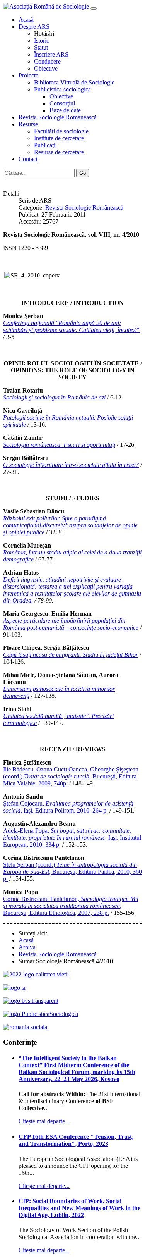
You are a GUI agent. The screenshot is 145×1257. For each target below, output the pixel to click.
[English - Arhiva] (15, 180)
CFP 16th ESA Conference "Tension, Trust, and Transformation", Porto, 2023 (76, 1140)
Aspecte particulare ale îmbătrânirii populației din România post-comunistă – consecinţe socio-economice (70, 624)
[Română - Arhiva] (7, 180)
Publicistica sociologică (62, 89)
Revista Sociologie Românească (58, 117)
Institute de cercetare (59, 138)
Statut (41, 47)
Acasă (26, 19)
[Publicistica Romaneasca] (40, 1014)
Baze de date (65, 110)
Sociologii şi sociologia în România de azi (54, 397)
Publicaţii (45, 145)
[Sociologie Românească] (14, 987)
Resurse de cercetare (59, 152)
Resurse (28, 124)
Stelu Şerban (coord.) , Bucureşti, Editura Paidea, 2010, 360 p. (72, 871)
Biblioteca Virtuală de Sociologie (74, 82)
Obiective (46, 68)
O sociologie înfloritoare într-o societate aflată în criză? (71, 464)
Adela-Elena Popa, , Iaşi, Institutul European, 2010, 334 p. (72, 837)
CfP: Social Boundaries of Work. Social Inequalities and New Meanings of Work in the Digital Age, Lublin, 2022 (79, 1208)
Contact (28, 159)
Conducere (47, 61)
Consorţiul (62, 103)
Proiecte (28, 75)
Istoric (41, 40)
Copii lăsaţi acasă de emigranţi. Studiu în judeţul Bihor (70, 654)
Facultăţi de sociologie (61, 131)
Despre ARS (34, 26)
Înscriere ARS (51, 54)
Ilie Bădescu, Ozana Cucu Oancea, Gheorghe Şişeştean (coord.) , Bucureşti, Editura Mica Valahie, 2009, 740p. (70, 776)
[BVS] (30, 1000)
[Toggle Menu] (93, 8)
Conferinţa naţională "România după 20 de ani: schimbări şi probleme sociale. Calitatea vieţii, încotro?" (71, 326)
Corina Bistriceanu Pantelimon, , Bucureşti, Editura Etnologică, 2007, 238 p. (70, 905)
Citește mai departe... (44, 1121)
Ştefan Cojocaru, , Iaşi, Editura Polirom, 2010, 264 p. (68, 807)
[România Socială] (25, 1027)
